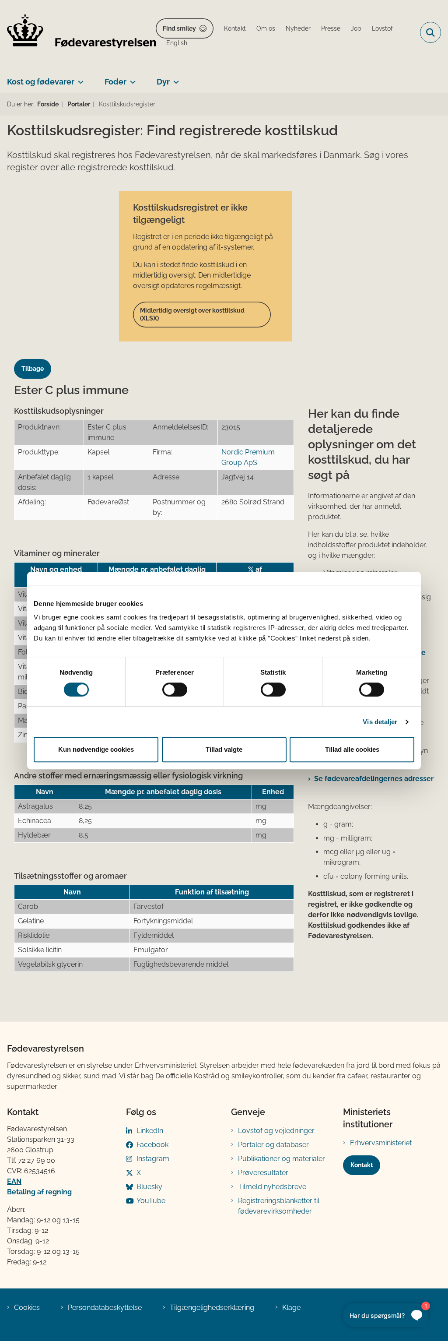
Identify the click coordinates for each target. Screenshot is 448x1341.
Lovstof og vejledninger (276, 1130)
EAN (14, 1181)
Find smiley (179, 28)
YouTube (150, 1201)
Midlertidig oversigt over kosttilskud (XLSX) (192, 314)
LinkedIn (149, 1130)
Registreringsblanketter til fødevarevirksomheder (278, 1206)
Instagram (152, 1158)
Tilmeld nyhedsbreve (272, 1187)
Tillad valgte (224, 749)
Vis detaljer (380, 721)
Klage (291, 1307)
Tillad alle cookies (352, 749)
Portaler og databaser (273, 1144)
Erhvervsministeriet (381, 1143)
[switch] (174, 690)
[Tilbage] (36, 360)
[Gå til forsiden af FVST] (78, 32)
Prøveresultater (263, 1173)
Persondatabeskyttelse (105, 1307)
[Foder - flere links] (131, 78)
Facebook (152, 1144)
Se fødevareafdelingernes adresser (374, 778)
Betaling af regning (39, 1192)
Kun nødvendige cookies (96, 749)
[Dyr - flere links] (174, 78)
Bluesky (149, 1187)
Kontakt (361, 1165)
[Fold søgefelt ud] (430, 32)
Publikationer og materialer (281, 1158)
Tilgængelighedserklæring (212, 1307)
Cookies (27, 1307)
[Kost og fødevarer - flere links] (79, 78)
